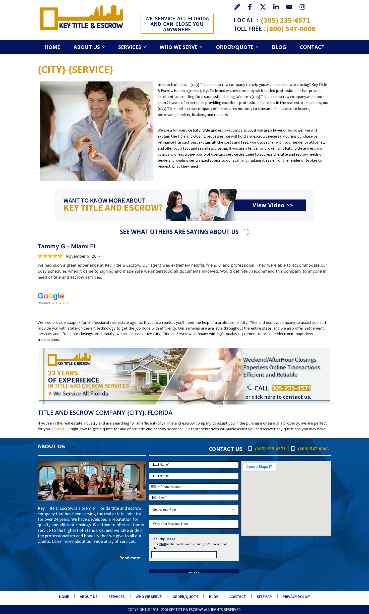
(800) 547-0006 (291, 28)
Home (52, 47)
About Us (87, 47)
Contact (312, 47)
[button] (89, 47)
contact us (61, 428)
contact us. (297, 396)
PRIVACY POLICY (296, 596)
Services (129, 47)
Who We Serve (179, 47)
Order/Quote (235, 47)
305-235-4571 (291, 388)
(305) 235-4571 (285, 20)
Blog (279, 47)
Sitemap (264, 596)
